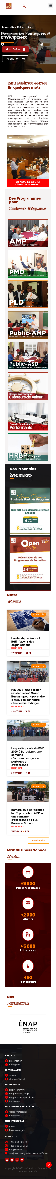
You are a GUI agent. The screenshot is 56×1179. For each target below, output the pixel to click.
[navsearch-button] (25, 6)
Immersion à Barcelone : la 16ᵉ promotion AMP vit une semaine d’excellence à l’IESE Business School (27, 816)
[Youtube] (22, 1160)
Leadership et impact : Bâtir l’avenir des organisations (26, 641)
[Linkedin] (7, 1160)
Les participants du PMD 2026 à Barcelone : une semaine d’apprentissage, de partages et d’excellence (27, 756)
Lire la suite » (17, 648)
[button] (50, 5)
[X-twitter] (17, 1160)
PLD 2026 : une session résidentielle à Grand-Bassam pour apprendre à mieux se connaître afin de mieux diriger (28, 696)
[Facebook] (12, 1160)
